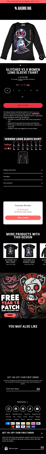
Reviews (31, 417)
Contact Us (27, 414)
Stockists (16, 419)
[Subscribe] (42, 447)
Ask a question (7, 183)
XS (7, 90)
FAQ (14, 417)
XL (30, 90)
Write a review (23, 218)
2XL (37, 90)
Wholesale (29, 419)
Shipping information (9, 170)
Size (21, 85)
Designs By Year (36, 414)
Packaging (6, 176)
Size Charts (9, 419)
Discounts (8, 417)
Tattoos (23, 419)
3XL (23, 97)
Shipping (20, 79)
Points (25, 417)
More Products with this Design (23, 235)
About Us (7, 414)
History (19, 417)
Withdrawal (37, 419)
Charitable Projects (17, 414)
